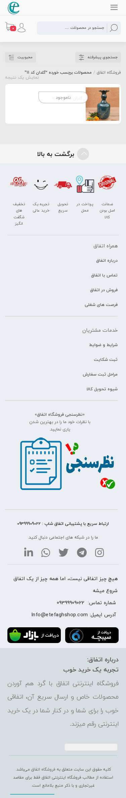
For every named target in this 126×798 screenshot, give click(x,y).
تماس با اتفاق (104, 275)
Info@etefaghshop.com (59, 614)
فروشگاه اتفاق (109, 72)
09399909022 (70, 602)
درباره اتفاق (107, 260)
